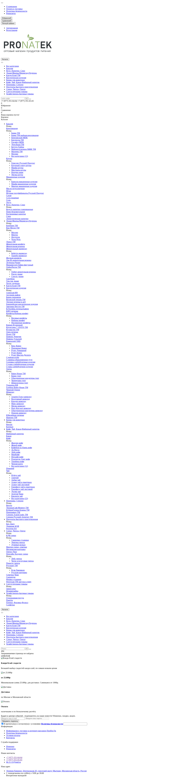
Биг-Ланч (10, 524)
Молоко (14, 154)
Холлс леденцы (13, 283)
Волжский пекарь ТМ (15, 299)
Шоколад (10, 392)
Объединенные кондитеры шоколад (27, 410)
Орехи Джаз (11, 552)
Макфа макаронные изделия (23, 184)
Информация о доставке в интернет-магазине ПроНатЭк (31, 731)
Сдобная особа (12, 357)
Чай (8, 471)
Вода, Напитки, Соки (15, 71)
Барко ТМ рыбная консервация (24, 135)
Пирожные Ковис (19, 348)
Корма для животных (15, 80)
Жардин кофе (17, 443)
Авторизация (12, 28)
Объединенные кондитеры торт (25, 378)
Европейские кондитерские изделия (22, 304)
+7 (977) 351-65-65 (14, 760)
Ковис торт (16, 376)
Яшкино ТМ (11, 417)
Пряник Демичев (13, 336)
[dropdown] (2, 2)
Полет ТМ (10, 334)
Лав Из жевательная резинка (18, 260)
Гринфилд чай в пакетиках (23, 487)
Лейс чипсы (16, 559)
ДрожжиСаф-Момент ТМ (17, 508)
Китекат (9, 427)
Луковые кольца (18, 545)
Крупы (9, 158)
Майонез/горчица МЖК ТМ (23, 149)
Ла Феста (15, 450)
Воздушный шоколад (20, 399)
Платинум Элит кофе (20, 459)
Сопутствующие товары (16, 91)
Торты (9, 369)
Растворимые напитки (16, 214)
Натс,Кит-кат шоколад (21, 408)
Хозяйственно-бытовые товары (20, 94)
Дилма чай (16, 491)
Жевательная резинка (15, 246)
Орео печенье (12, 332)
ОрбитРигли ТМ (13, 267)
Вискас (9, 424)
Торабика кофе (17, 461)
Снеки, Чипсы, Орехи (15, 89)
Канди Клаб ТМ (13, 75)
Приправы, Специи (14, 85)
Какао (8, 436)
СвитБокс (10, 279)
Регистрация (11, 30)
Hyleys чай (16, 475)
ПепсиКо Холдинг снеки (17, 554)
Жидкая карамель (13, 258)
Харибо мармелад (19, 256)
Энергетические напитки (17, 219)
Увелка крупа (17, 175)
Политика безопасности (16, 11)
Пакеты (9, 600)
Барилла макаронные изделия (24, 182)
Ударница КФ (12, 385)
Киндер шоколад (18, 401)
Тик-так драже (12, 281)
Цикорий (10, 468)
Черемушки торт (18, 380)
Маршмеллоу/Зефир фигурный (19, 265)
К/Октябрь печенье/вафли (17, 309)
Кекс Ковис (16, 346)
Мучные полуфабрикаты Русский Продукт (25, 193)
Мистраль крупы (18, 170)
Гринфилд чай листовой (22, 489)
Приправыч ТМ (13, 512)
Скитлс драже (17, 276)
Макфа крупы (17, 168)
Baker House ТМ (18, 373)
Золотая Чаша (17, 494)
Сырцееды (10, 577)
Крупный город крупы (21, 165)
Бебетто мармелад (19, 253)
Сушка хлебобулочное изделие (19, 367)
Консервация (12, 128)
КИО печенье (12, 311)
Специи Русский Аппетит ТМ (19, 517)
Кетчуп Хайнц (17, 147)
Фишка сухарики (13, 579)
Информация (6, 726)
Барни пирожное (13, 297)
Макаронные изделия (15, 177)
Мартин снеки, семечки (16, 547)
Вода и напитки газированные (19, 209)
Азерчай (15, 478)
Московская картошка (15, 549)
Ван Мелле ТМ (12, 228)
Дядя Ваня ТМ (17, 145)
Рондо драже (16, 274)
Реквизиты (11, 13)
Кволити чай (17, 496)
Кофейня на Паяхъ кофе (21, 447)
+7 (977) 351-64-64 (14, 757)
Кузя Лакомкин (18, 570)
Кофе (8, 438)
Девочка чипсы (18, 542)
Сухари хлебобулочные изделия (20, 364)
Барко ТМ (15, 133)
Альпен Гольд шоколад (21, 397)
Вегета (9, 505)
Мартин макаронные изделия (24, 186)
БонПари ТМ (12, 225)
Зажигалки (11, 589)
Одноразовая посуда (15, 598)
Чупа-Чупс (16, 239)
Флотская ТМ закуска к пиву (18, 582)
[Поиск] (30, 649)
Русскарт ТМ (12, 565)
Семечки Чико (12, 575)
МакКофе (15, 454)
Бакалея (9, 68)
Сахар (8, 195)
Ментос (14, 235)
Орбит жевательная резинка (23, 272)
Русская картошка (19, 572)
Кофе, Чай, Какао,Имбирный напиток (22, 82)
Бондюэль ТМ (17, 140)
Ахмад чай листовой (20, 484)
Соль (8, 200)
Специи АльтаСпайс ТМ (17, 515)
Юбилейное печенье (15, 415)
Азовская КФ (12, 293)
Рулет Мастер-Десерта (21, 355)
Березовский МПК (19, 138)
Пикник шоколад (18, 413)
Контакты (10, 738)
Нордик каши (17, 172)
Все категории (12, 66)
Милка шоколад (18, 406)
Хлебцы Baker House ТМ (17, 387)
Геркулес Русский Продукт (23, 163)
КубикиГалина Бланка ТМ (17, 510)
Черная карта (17, 464)
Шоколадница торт (19, 383)
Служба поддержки (9, 742)
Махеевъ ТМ (16, 151)
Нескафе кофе (17, 457)
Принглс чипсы (13, 563)
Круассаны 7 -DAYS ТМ (17, 327)
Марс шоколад (17, 404)
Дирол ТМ (10, 242)
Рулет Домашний (18, 350)
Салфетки (10, 605)
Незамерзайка (12, 591)
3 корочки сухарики (20, 540)
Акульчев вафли (13, 295)
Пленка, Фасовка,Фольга (17, 602)
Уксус (8, 202)
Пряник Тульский (14, 339)
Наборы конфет (18, 320)
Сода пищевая (12, 198)
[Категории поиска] (2, 62)
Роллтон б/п (11, 528)
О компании (11, 6)
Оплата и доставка (14, 9)
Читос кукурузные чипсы (22, 561)
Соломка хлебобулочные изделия (20, 362)
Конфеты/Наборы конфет (17, 313)
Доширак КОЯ (12, 526)
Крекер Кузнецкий (14, 325)
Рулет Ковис (16, 353)
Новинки (10, 746)
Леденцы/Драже (13, 262)
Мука (8, 191)
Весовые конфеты (19, 318)
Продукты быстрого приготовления (22, 87)
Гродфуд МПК (17, 142)
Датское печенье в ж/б (16, 302)
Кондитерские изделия (16, 78)
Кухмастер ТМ (12, 330)
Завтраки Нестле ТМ (15, 306)
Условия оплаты (13, 735)
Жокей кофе (16, 445)
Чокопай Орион (13, 390)
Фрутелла (15, 237)
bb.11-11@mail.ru (13, 762)
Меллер (14, 232)
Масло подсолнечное (15, 188)
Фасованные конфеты (20, 323)
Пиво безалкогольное (15, 212)
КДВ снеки (11, 535)
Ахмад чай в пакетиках (21, 482)
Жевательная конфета (15, 244)
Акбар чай (15, 480)
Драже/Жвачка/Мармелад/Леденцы (21, 73)
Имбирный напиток (15, 434)
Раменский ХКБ (13, 341)
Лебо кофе (15, 452)
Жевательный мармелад (16, 249)
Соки (8, 216)
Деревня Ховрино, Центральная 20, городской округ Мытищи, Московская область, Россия (46, 771)
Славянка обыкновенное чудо (19, 360)
